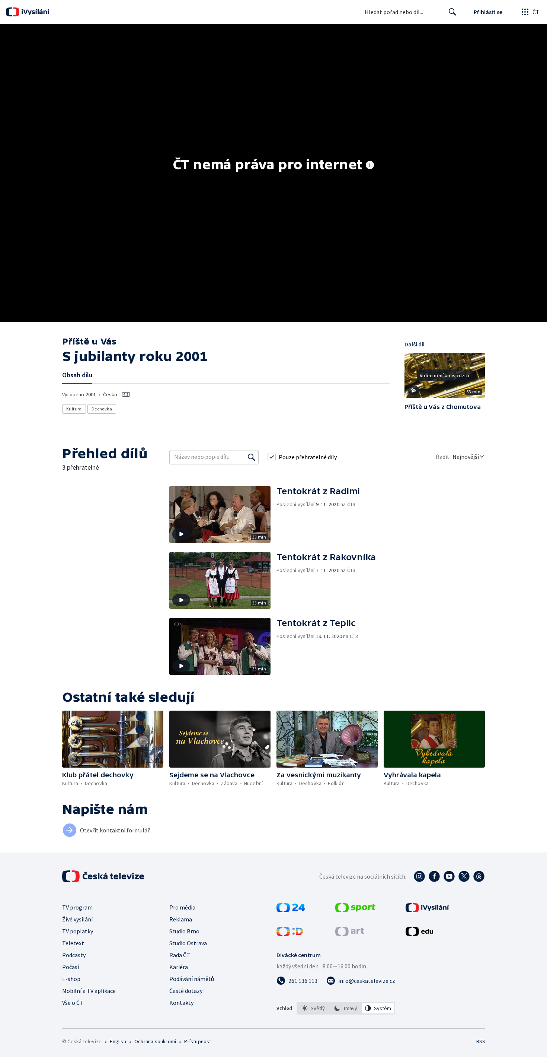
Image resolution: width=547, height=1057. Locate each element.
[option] (313, 1008)
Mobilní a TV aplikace (89, 990)
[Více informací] (369, 165)
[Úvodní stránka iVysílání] (34, 11)
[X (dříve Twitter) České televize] (464, 876)
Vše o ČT (72, 1002)
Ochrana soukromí (155, 1041)
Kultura (74, 409)
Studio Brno (184, 931)
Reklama (180, 919)
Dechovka (102, 409)
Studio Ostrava (188, 943)
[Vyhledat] (251, 457)
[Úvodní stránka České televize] (103, 876)
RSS (480, 1041)
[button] (444, 378)
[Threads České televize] (479, 876)
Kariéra (178, 967)
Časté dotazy (185, 990)
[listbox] (346, 1008)
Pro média (182, 907)
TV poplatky (77, 931)
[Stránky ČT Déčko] (289, 933)
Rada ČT (179, 955)
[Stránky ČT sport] (355, 910)
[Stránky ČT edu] (419, 933)
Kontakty (181, 1002)
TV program (77, 907)
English (118, 1041)
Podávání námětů (191, 979)
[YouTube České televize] (449, 876)
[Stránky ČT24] (290, 910)
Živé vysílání (77, 919)
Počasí (70, 967)
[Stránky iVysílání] (427, 910)
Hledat (452, 11)
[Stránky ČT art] (349, 933)
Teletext (73, 943)
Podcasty (74, 955)
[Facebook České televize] (434, 876)
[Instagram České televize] (419, 876)
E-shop (71, 979)
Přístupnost (197, 1041)
